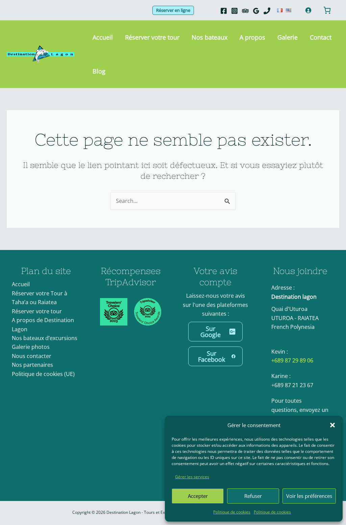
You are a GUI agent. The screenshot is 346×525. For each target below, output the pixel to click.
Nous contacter (31, 356)
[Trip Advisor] (245, 10)
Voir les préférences (309, 495)
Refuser (253, 495)
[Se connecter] (308, 10)
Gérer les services (192, 477)
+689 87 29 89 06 (292, 360)
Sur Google (210, 331)
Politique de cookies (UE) (43, 374)
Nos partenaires (32, 365)
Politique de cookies (231, 512)
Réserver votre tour (37, 311)
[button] (332, 425)
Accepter (198, 495)
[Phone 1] (267, 10)
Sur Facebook (211, 356)
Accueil (21, 284)
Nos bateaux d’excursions (44, 338)
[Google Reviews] (256, 10)
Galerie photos (31, 347)
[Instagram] (234, 10)
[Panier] (327, 10)
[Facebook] (223, 10)
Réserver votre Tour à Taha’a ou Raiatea (39, 298)
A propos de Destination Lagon (43, 324)
